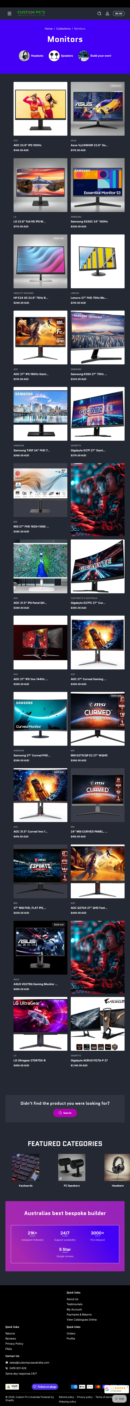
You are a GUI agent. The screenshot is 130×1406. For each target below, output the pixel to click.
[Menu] (9, 13)
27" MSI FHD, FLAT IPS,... (30, 907)
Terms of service (104, 1397)
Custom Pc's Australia (28, 1397)
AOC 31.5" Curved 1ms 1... (31, 831)
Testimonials (74, 1304)
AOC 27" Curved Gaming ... (88, 679)
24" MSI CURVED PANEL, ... (89, 831)
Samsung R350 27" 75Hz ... (89, 374)
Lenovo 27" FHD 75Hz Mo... (89, 297)
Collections (63, 28)
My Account (74, 1309)
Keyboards (25, 1186)
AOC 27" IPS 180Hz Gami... (31, 374)
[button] (99, 13)
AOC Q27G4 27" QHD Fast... (89, 907)
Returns (10, 1333)
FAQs (8, 1349)
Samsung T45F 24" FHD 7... (32, 450)
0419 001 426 (17, 1368)
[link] (31, 55)
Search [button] (67, 1112)
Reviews (10, 1338)
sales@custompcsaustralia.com (29, 1362)
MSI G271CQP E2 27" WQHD (89, 755)
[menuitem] (96, 1299)
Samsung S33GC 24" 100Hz (89, 221)
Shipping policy (67, 1401)
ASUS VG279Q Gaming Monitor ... (36, 984)
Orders (71, 1333)
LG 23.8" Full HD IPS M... (30, 221)
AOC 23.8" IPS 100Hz (27, 145)
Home (48, 28)
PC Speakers (72, 1186)
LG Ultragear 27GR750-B (30, 1060)
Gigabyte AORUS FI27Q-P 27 (89, 1060)
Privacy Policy (14, 1343)
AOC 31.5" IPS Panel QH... (30, 602)
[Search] (99, 14)
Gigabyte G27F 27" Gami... (88, 450)
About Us (72, 1299)
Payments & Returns (79, 1314)
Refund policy (66, 1397)
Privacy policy (85, 1397)
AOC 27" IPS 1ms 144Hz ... (31, 679)
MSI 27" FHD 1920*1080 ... (31, 526)
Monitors (79, 28)
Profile (71, 1338)
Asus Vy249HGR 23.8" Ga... (89, 145)
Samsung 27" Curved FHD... (32, 755)
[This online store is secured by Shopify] (12, 1387)
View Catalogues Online (82, 1319)
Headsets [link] (118, 1186)
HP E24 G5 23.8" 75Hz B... (31, 297)
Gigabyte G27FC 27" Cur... (88, 602)
